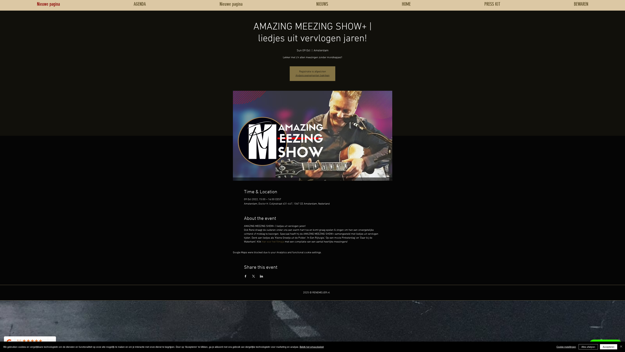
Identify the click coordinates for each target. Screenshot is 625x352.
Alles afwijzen (588, 346)
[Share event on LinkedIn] (261, 276)
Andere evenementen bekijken (313, 75)
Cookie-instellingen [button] (566, 346)
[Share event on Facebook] (245, 276)
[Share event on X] (253, 276)
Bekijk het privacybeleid (312, 346)
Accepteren (608, 346)
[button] (581, 4)
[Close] (621, 346)
